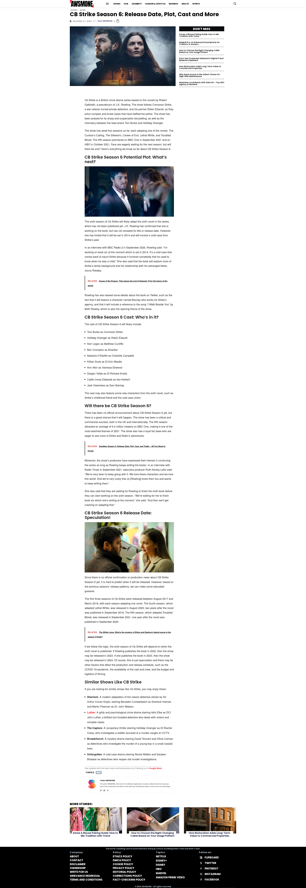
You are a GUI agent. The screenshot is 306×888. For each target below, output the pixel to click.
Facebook (212, 879)
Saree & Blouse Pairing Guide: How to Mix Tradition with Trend (199, 35)
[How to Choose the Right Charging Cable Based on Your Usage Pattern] (153, 820)
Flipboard (212, 857)
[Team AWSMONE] (91, 785)
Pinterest (211, 868)
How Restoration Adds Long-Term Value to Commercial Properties (200, 67)
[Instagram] (104, 790)
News (83, 10)
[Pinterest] (201, 869)
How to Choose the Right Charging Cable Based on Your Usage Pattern (199, 51)
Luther (91, 712)
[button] (234, 3)
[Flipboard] (201, 858)
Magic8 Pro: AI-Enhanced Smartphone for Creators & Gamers (199, 43)
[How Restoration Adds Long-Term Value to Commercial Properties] (210, 820)
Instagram (213, 874)
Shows (74, 10)
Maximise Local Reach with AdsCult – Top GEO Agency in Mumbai (201, 83)
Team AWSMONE (105, 21)
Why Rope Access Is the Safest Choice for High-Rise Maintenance (199, 75)
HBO (99, 772)
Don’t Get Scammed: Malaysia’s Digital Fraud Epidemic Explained (201, 59)
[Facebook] (101, 790)
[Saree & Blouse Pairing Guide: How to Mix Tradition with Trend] (96, 820)
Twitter (210, 863)
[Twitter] (108, 790)
